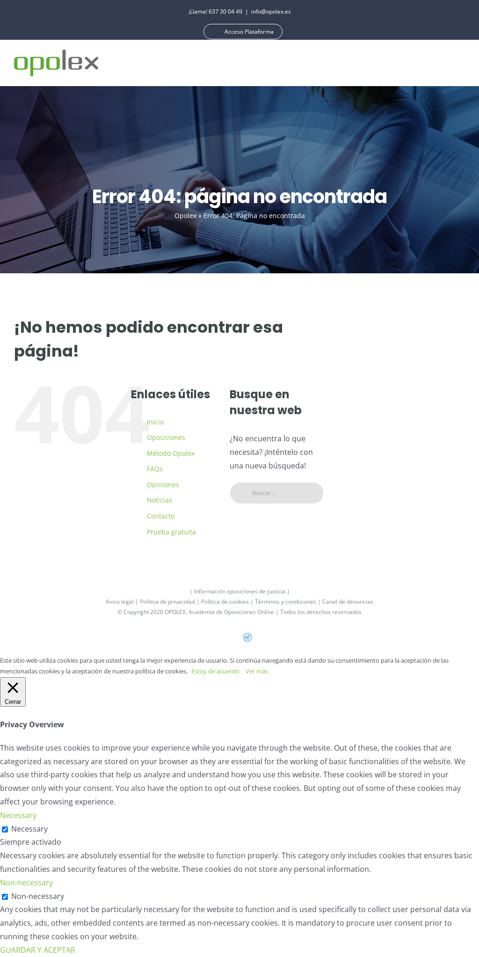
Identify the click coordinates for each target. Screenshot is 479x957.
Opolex (185, 215)
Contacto (160, 515)
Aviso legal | (123, 602)
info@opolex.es (271, 11)
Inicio (155, 421)
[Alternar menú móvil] (461, 63)
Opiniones (163, 484)
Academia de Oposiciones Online (231, 612)
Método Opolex (171, 453)
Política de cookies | (228, 602)
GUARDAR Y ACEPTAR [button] (37, 950)
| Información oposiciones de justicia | (239, 591)
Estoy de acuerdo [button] (215, 671)
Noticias (159, 500)
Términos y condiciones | (288, 602)
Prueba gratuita (171, 531)
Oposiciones (166, 437)
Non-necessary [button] (26, 882)
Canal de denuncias (347, 602)
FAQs (155, 468)
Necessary (29, 829)
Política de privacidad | (170, 602)
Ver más (257, 671)
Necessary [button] (18, 815)
